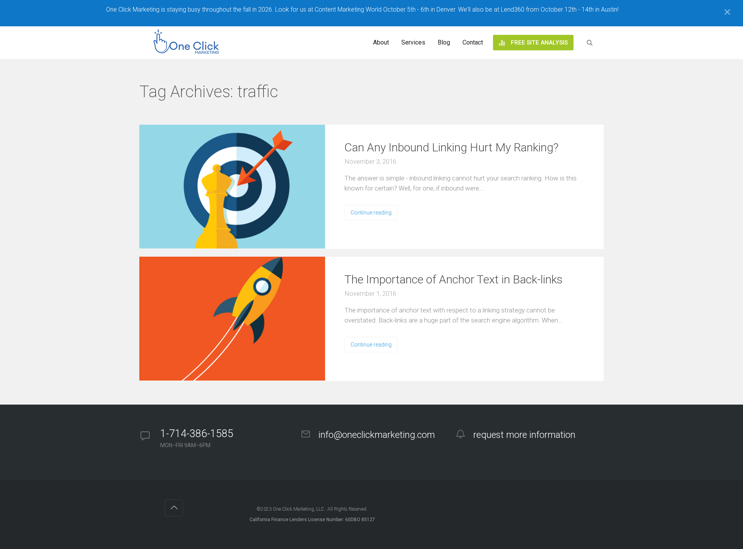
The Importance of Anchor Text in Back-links (453, 279)
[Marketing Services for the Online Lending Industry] (187, 42)
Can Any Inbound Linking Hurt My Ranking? (451, 147)
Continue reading (371, 212)
